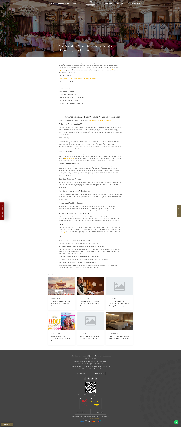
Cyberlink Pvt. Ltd (94, 418)
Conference (108, 3)
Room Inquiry (81, 373)
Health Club (119, 3)
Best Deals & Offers (2, 211)
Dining (74, 3)
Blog (127, 3)
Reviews (53, 3)
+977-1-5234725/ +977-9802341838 (92, 363)
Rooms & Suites (63, 3)
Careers (6, 424)
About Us (44, 3)
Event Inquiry (99, 373)
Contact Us (136, 3)
